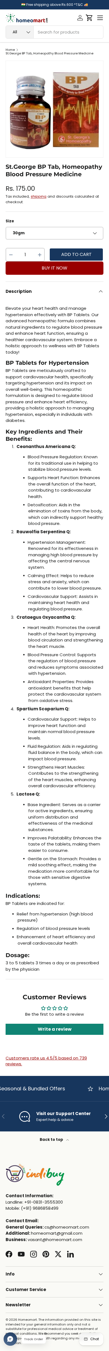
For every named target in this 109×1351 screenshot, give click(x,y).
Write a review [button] (55, 1029)
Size (10, 221)
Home (10, 49)
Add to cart (76, 254)
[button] (89, 18)
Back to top (52, 1139)
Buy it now (54, 268)
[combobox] (54, 32)
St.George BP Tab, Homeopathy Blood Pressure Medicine (49, 53)
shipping (38, 196)
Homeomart (27, 1319)
